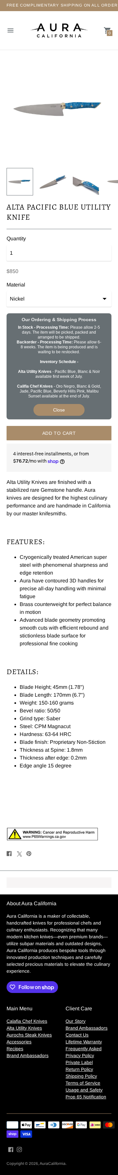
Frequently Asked (84, 1048)
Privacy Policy (80, 1055)
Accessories (19, 1041)
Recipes (15, 1048)
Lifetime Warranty (84, 1041)
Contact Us (77, 1034)
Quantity (16, 238)
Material (16, 284)
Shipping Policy (81, 1076)
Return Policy (79, 1069)
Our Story (76, 1021)
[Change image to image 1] (20, 181)
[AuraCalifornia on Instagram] (19, 1149)
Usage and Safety (84, 1089)
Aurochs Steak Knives (29, 1034)
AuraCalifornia (53, 1163)
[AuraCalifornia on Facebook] (10, 1149)
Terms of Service (83, 1083)
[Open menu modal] (10, 30)
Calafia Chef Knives (27, 1021)
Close (59, 410)
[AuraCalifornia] (59, 30)
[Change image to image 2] (53, 181)
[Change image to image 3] (86, 181)
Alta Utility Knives (24, 1028)
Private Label (79, 1062)
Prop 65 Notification (86, 1096)
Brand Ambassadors (28, 1055)
